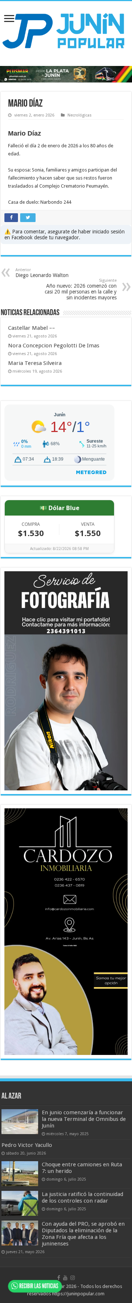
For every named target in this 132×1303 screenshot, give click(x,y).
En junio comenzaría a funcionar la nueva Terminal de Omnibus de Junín (84, 1119)
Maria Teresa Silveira (35, 363)
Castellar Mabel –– (31, 328)
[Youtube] (65, 1277)
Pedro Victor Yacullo (26, 1145)
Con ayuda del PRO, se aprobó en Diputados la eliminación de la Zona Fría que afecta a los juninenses (83, 1234)
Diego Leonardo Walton (42, 272)
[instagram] (73, 1277)
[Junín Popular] (66, 30)
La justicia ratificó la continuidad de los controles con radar (82, 1197)
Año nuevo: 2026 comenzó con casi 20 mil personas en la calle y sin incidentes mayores (81, 289)
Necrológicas (79, 115)
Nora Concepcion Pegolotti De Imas (53, 345)
